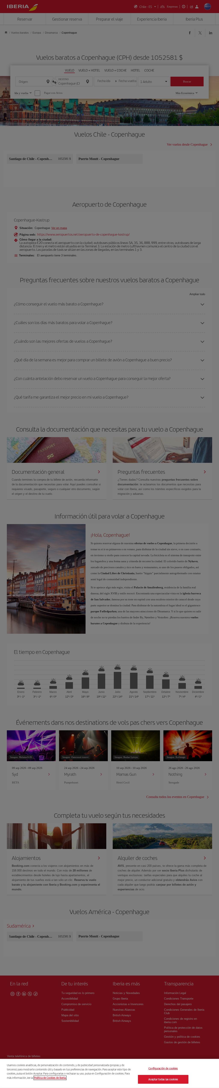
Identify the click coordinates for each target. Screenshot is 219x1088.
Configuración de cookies (163, 1068)
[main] (109, 1073)
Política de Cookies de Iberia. (50, 1077)
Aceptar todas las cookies (163, 1079)
